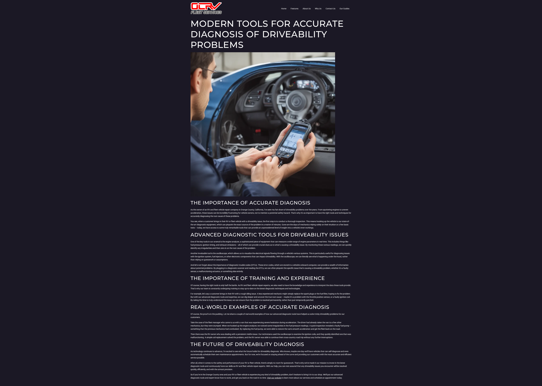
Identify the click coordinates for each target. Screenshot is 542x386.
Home (283, 8)
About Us (307, 8)
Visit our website (274, 378)
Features (294, 8)
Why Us (318, 8)
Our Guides (344, 8)
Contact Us (330, 8)
